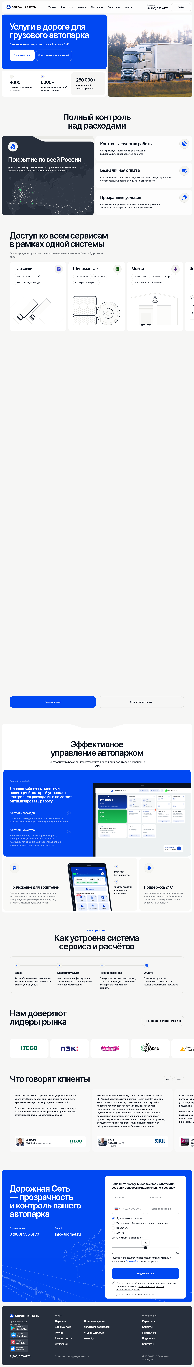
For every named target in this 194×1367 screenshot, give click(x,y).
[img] (21, 7)
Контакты (147, 1344)
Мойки (59, 1332)
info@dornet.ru (68, 1234)
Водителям (148, 1338)
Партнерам (149, 1332)
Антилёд (89, 1338)
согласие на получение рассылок (139, 1294)
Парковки (60, 1321)
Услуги (58, 1315)
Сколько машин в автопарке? (127, 1237)
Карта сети (148, 1321)
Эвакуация (61, 1344)
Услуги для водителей (97, 1326)
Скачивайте (132, 1261)
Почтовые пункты (94, 1321)
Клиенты (147, 1326)
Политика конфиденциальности (72, 1356)
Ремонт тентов (63, 1338)
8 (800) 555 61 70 (157, 8)
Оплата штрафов (94, 1332)
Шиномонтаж (63, 1326)
